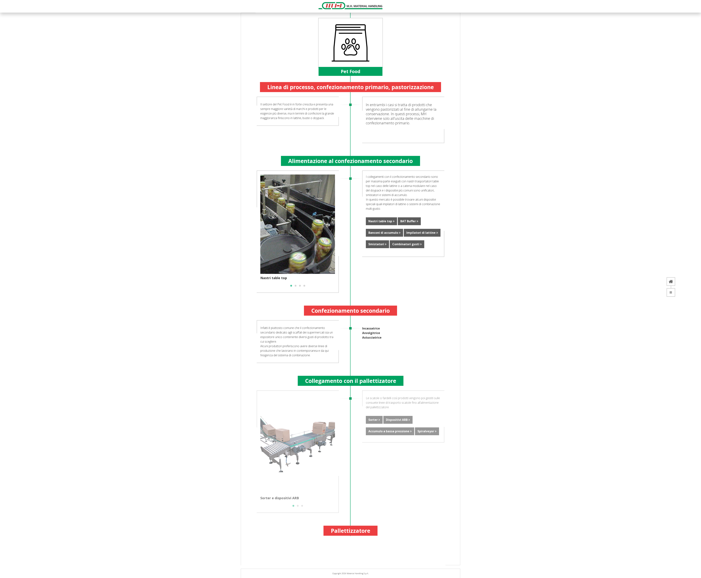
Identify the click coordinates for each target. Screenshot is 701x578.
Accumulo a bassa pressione (389, 431)
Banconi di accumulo (383, 233)
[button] (291, 286)
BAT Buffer (408, 221)
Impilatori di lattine (421, 233)
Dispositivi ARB (397, 420)
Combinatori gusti (406, 244)
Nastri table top (380, 221)
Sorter (373, 420)
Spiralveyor (426, 431)
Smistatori (376, 244)
